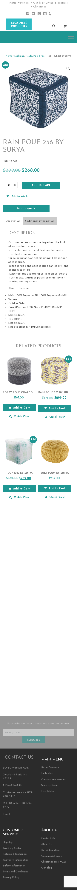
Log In (50, 26)
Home (9, 56)
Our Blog (46, 867)
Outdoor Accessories (53, 779)
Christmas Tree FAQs (53, 861)
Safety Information (14, 865)
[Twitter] (33, 14)
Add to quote (26, 208)
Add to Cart (41, 185)
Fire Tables (47, 791)
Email (6, 814)
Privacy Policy (11, 877)
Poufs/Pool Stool (35, 56)
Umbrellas (47, 773)
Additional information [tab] (39, 221)
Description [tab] (13, 221)
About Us (46, 844)
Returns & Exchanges (15, 854)
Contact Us (48, 838)
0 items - (61, 25)
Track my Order (12, 848)
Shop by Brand (49, 785)
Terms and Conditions (15, 871)
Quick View (21, 416)
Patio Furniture (50, 767)
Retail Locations (51, 850)
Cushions (19, 56)
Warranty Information (15, 860)
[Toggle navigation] (71, 36)
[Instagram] (44, 14)
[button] (68, 68)
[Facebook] (27, 14)
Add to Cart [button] (21, 407)
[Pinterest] (39, 14)
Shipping (8, 842)
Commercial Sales (51, 856)
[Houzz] (50, 14)
